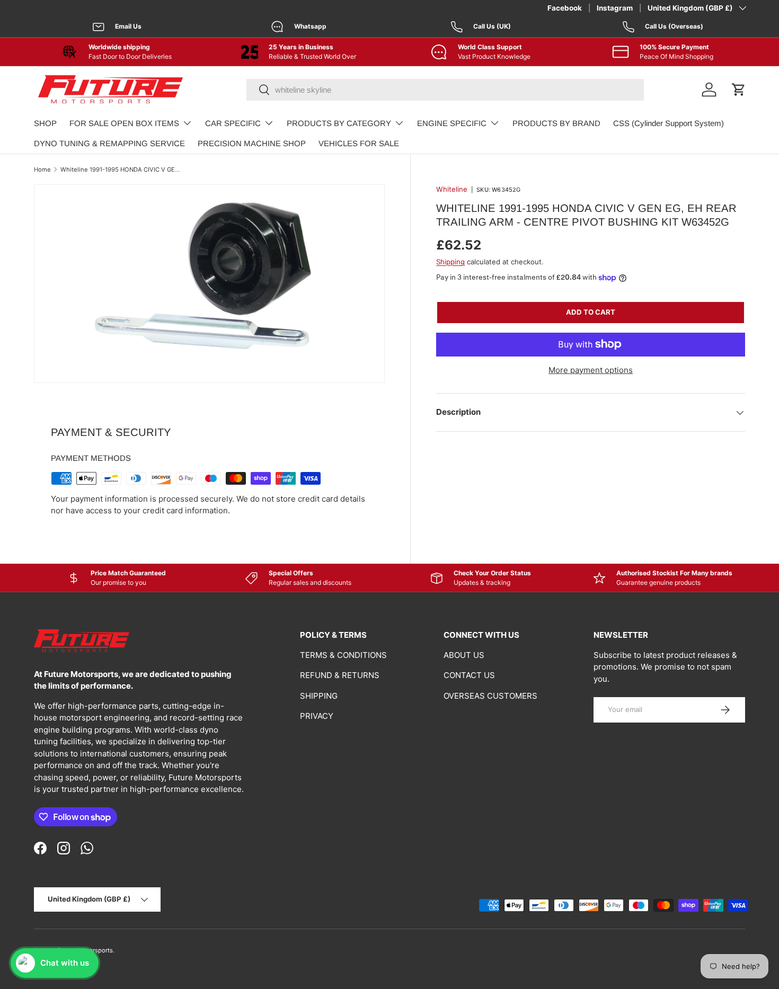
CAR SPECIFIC (233, 123)
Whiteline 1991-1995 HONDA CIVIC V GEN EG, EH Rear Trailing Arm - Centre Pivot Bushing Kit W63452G (120, 169)
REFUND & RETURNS (339, 675)
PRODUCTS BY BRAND (556, 123)
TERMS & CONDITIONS (343, 655)
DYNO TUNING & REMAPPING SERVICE (109, 143)
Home (42, 169)
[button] (738, 89)
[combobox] (445, 90)
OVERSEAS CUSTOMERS (490, 696)
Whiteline (451, 189)
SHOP (45, 123)
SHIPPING (319, 696)
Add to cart (590, 312)
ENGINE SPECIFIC (451, 123)
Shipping (450, 261)
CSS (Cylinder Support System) (668, 123)
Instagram (615, 8)
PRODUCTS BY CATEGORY (339, 123)
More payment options (590, 370)
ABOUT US (464, 655)
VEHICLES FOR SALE (358, 143)
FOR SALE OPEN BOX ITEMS (124, 123)
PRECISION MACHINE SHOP (252, 143)
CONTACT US (469, 675)
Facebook (564, 8)
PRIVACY (316, 716)
